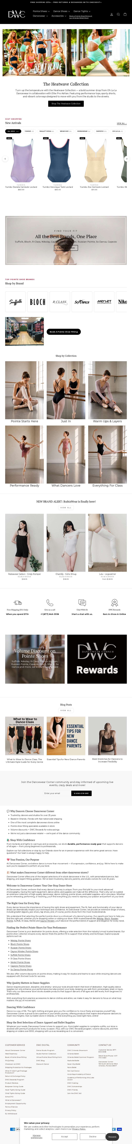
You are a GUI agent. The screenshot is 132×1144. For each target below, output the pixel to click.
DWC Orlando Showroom (77, 1050)
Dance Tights (81, 11)
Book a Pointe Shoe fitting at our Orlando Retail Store (80, 17)
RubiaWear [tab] (83, 131)
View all (66, 508)
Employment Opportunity (15, 1103)
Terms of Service (11, 1107)
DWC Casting (72, 1083)
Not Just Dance (73, 1071)
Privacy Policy (10, 1110)
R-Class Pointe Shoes (21, 958)
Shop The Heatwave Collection (66, 103)
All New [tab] (13, 131)
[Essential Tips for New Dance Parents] (66, 736)
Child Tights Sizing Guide (15, 1093)
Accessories (58, 16)
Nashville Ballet (73, 1060)
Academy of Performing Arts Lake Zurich (80, 1078)
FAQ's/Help (9, 1060)
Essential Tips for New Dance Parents (66, 759)
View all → (122, 123)
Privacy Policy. (79, 1129)
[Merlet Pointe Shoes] (104, 301)
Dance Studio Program (45, 1050)
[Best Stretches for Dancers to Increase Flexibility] (107, 736)
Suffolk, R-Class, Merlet (25, 921)
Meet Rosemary (11, 1054)
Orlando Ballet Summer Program (80, 1057)
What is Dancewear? (13, 1100)
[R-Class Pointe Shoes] (60, 301)
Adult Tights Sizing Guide (15, 1090)
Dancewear (39, 16)
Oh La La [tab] (117, 131)
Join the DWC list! (74, 1093)
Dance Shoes (60, 11)
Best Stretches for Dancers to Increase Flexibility (107, 760)
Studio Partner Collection (46, 1054)
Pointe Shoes (40, 11)
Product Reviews (11, 1083)
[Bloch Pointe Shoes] (37, 301)
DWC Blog (40, 1060)
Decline (92, 1136)
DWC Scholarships (74, 1086)
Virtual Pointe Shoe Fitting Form (49, 1057)
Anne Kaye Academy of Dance (79, 1074)
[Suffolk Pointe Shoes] (15, 301)
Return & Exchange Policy (15, 1076)
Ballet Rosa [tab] (47, 131)
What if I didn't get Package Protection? (16, 1072)
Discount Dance (42, 1064)
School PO (9, 1097)
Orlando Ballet (73, 1054)
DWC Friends (72, 1090)
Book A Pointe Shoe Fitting (64, 332)
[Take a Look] (66, 240)
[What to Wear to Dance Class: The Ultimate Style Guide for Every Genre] (24, 736)
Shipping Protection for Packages (18, 1067)
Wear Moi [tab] (66, 131)
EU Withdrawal (11, 1114)
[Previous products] (5, 159)
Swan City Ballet (73, 1064)
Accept (64, 1136)
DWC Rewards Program (14, 1080)
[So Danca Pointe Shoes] (82, 301)
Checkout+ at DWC (12, 1064)
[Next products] (127, 159)
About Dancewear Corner (15, 1050)
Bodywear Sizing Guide (14, 1086)
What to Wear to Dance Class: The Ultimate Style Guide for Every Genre (24, 760)
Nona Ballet (72, 1067)
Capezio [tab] (101, 131)
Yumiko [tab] (29, 131)
